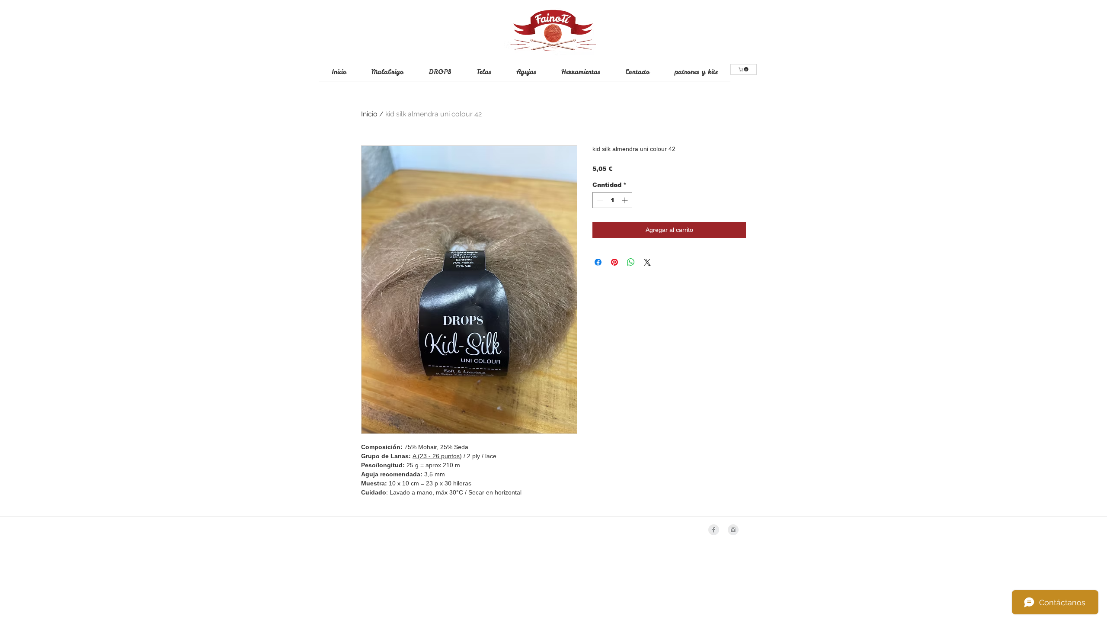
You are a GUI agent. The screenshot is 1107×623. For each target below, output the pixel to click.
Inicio (369, 114)
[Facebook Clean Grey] (713, 529)
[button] (744, 69)
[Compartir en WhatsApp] (631, 262)
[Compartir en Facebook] (598, 262)
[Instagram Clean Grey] (733, 529)
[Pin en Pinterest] (614, 262)
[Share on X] (647, 262)
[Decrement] (599, 200)
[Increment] (625, 200)
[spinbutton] (612, 200)
